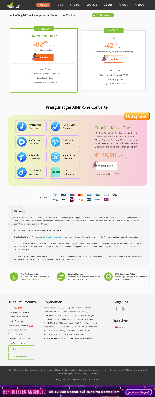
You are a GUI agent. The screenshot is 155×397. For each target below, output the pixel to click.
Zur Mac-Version (103, 15)
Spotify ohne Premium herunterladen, (60, 319)
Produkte (50, 370)
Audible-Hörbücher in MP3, (73, 334)
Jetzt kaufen (106, 165)
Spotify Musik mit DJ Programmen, (58, 323)
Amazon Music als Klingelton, (84, 315)
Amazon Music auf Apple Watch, (57, 315)
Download (91, 4)
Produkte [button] (75, 4)
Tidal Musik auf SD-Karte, (54, 330)
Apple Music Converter (17, 330)
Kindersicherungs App (136, 370)
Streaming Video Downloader (91, 370)
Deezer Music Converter (18, 325)
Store (43, 370)
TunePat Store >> (21, 356)
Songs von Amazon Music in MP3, (79, 308)
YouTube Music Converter (19, 312)
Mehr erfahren (33, 279)
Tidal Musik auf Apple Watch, (79, 330)
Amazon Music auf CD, (78, 311)
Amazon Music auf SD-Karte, (55, 311)
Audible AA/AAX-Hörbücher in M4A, (58, 338)
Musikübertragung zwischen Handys (73, 373)
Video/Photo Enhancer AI (115, 370)
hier (77, 259)
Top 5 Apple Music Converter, (87, 323)
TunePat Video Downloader (19, 343)
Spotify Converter (15, 321)
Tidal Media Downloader (18, 334)
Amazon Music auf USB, (54, 308)
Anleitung (139, 4)
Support (108, 4)
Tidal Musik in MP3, (52, 334)
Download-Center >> (21, 349)
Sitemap (93, 373)
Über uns (19, 370)
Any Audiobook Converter (19, 338)
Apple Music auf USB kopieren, (57, 327)
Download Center (32, 370)
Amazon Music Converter (18, 316)
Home (60, 4)
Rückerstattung (71, 370)
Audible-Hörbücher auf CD (86, 338)
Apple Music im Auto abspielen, (84, 327)
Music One (12, 308)
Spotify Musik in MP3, (86, 319)
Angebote (123, 4)
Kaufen (43, 4)
